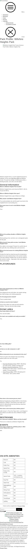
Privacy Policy (3, 548)
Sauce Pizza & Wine (8, 372)
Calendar (5, 21)
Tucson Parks (21, 506)
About (1, 522)
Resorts (5, 19)
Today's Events (9, 22)
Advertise (18, 522)
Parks (4, 18)
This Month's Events (11, 24)
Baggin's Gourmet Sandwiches (10, 367)
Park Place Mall (15, 178)
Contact (5, 522)
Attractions (5, 14)
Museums (5, 16)
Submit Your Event (11, 522)
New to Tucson (9, 524)
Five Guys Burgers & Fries (9, 363)
